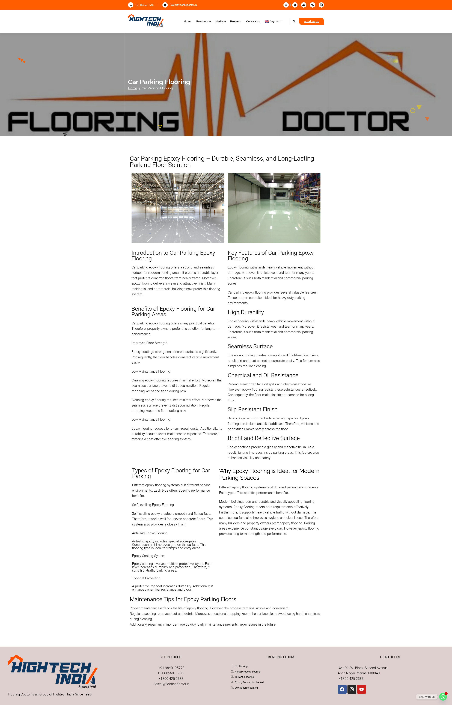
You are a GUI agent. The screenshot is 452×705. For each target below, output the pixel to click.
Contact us (253, 21)
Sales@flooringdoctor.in (183, 5)
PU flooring (241, 666)
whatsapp (311, 21)
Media (219, 21)
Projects (235, 21)
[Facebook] (342, 689)
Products (202, 21)
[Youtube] (361, 689)
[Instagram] (351, 689)
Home (187, 21)
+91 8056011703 (144, 5)
